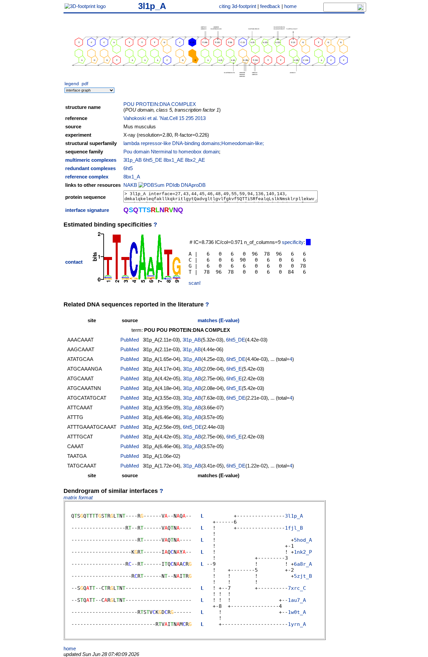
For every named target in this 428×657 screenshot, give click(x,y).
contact (74, 262)
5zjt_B (303, 576)
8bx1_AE (174, 160)
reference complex (86, 176)
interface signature (87, 210)
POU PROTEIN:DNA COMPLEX (159, 104)
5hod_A (303, 540)
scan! (195, 283)
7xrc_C (297, 588)
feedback (270, 6)
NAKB (130, 185)
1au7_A (297, 600)
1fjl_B (294, 528)
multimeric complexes (90, 160)
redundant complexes (90, 168)
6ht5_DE (152, 160)
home (290, 6)
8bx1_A (131, 176)
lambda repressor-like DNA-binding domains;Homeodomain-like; (193, 143)
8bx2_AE (195, 160)
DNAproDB (193, 185)
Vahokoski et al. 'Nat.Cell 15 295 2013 (164, 118)
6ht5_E (234, 369)
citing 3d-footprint (237, 6)
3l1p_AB (132, 160)
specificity (293, 242)
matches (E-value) (218, 320)
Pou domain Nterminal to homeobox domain (171, 151)
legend (72, 83)
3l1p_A (152, 6)
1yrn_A (297, 624)
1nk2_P (303, 552)
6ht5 (128, 168)
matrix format (78, 497)
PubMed (129, 340)
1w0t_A (297, 612)
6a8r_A (303, 564)
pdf (85, 83)
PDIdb (173, 185)
